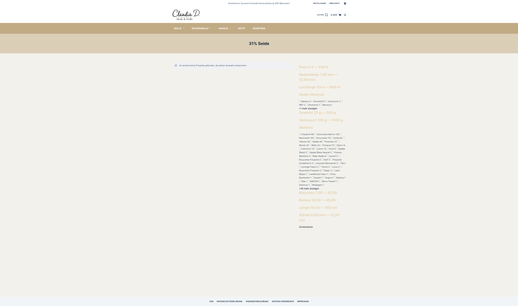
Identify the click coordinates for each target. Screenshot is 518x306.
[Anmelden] (345, 15)
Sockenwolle (200, 28)
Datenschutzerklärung (229, 301)
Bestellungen (319, 3)
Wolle (177, 28)
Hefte (241, 28)
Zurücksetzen (306, 227)
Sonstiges (259, 28)
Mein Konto (334, 3)
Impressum (303, 301)
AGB (211, 301)
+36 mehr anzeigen (309, 188)
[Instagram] (345, 3)
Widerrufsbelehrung (257, 301)
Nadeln (223, 28)
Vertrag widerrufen (283, 301)
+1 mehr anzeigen (308, 108)
